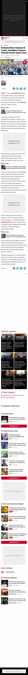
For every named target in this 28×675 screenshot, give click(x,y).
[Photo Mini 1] (3, 83)
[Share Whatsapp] (21, 88)
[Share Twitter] (17, 88)
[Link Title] (4, 419)
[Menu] (26, 38)
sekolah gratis (6, 222)
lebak (10, 395)
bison (19, 93)
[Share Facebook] (14, 88)
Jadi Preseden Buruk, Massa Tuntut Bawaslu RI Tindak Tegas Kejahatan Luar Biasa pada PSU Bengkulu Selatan (16, 235)
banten (16, 395)
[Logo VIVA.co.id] (5, 38)
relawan (14, 93)
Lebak (3, 93)
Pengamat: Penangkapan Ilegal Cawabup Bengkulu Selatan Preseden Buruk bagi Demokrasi (16, 167)
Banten (23, 102)
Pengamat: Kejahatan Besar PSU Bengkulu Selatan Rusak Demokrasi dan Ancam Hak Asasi (16, 111)
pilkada (4, 395)
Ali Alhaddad (7, 57)
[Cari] (23, 38)
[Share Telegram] (25, 88)
